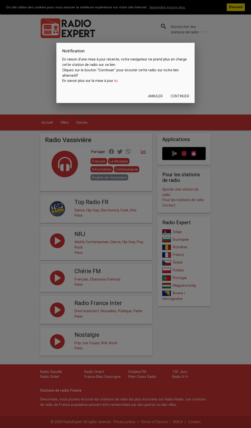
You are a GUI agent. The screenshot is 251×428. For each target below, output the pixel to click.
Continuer (180, 96)
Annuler (155, 96)
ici (116, 80)
